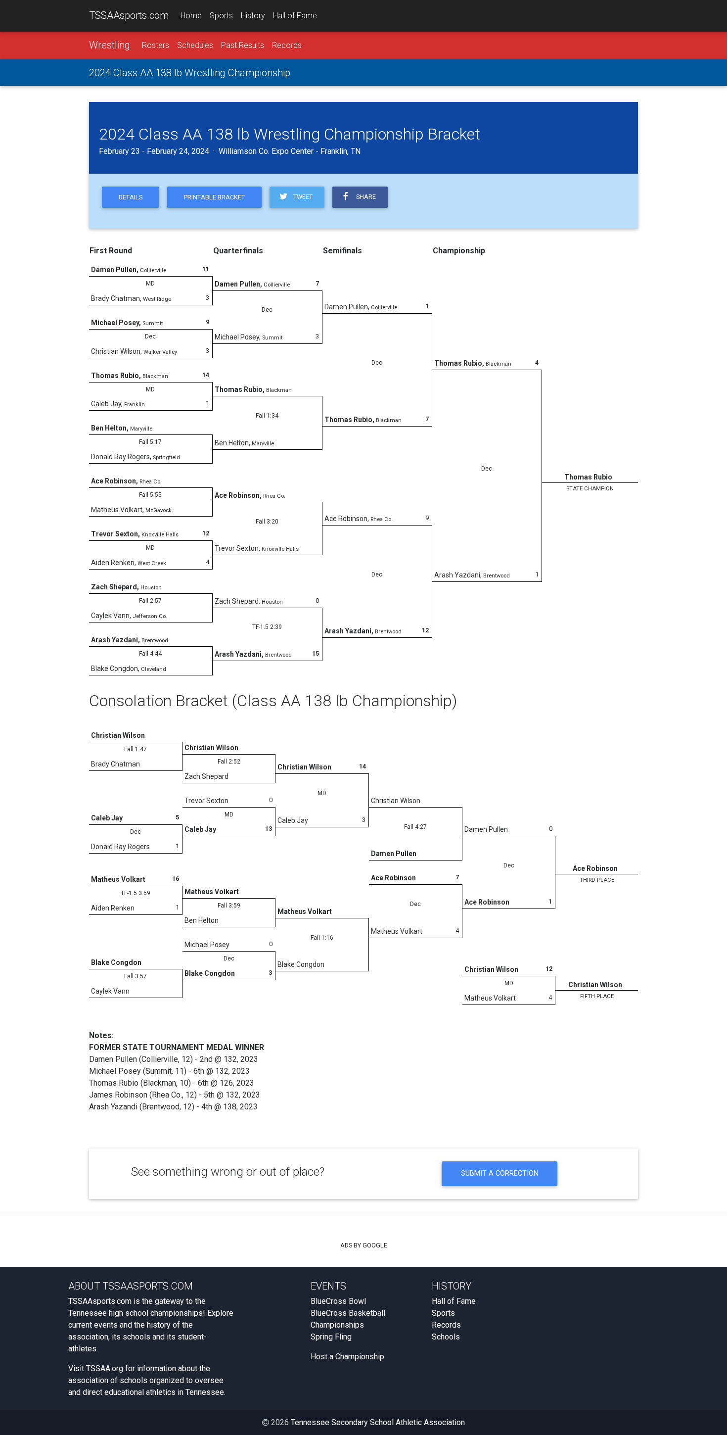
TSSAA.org (104, 1368)
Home (191, 15)
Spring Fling (331, 1336)
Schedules (195, 45)
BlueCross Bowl (338, 1301)
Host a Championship (347, 1356)
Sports (221, 15)
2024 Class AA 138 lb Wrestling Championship (189, 73)
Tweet (301, 196)
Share (364, 196)
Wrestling (109, 45)
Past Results (242, 45)
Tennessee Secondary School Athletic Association (378, 1422)
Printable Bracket (214, 197)
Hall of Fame (295, 15)
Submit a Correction (500, 1173)
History (253, 15)
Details (130, 197)
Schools (446, 1336)
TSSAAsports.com (129, 15)
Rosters (155, 45)
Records (287, 45)
